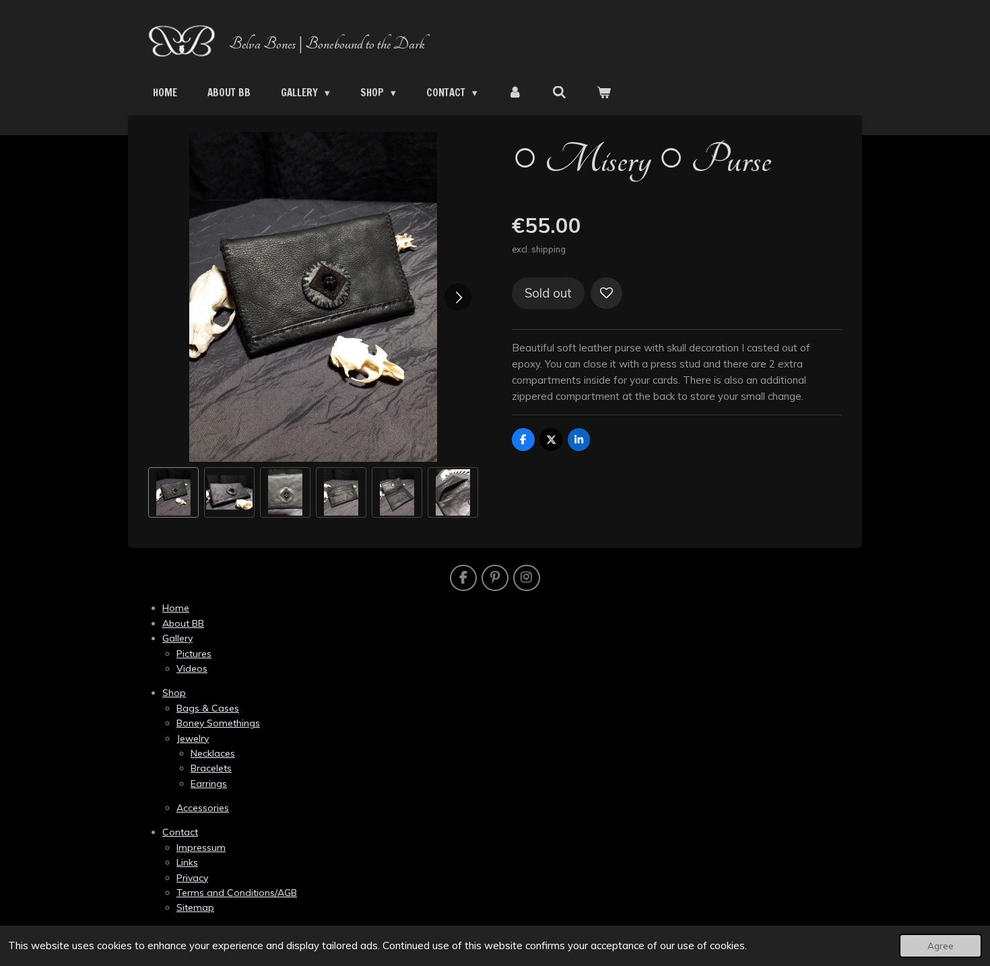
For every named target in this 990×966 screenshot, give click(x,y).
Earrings (209, 784)
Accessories (202, 808)
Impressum (201, 847)
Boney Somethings (218, 723)
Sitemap (195, 907)
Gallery (177, 638)
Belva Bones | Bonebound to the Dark (327, 43)
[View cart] (603, 92)
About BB (183, 623)
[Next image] (457, 296)
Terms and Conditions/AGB (236, 893)
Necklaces (213, 753)
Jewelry (192, 738)
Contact (180, 832)
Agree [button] (940, 945)
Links (187, 862)
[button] (173, 492)
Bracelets (211, 768)
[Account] (514, 92)
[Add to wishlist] (606, 293)
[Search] (559, 92)
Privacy (192, 878)
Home (175, 608)
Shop (174, 693)
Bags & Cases (207, 708)
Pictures (193, 654)
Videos (191, 668)
